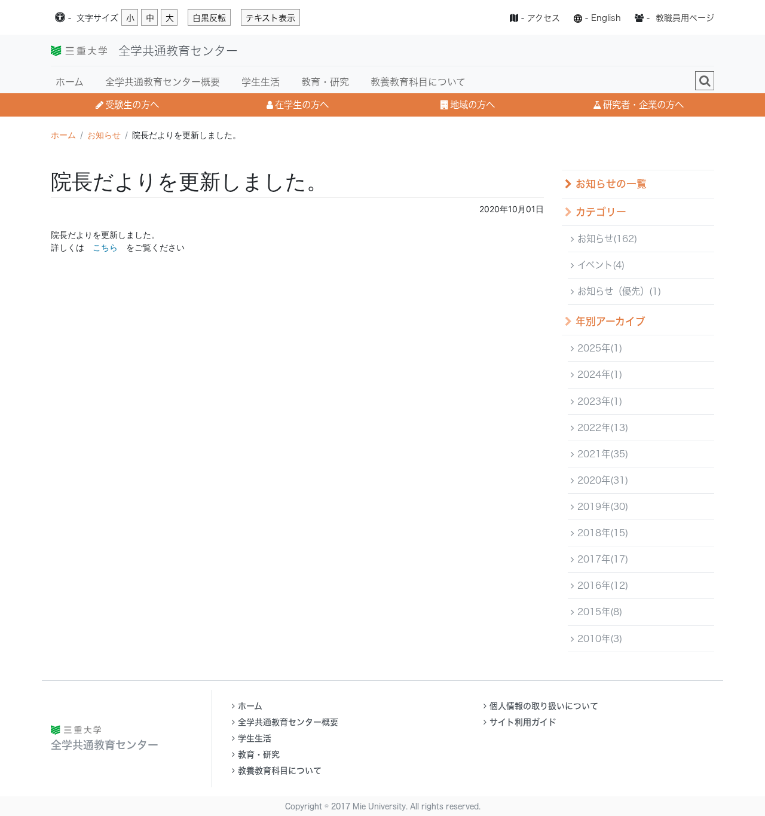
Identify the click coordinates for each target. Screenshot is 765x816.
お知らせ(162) (605, 238)
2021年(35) (601, 454)
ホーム (70, 82)
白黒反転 (209, 18)
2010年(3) (598, 638)
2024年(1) (598, 374)
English (606, 18)
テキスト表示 (270, 18)
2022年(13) (601, 427)
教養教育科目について (418, 82)
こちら (105, 247)
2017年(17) (601, 559)
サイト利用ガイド (522, 722)
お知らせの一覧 (609, 184)
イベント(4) (599, 265)
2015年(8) (598, 611)
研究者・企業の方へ (643, 104)
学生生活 (260, 82)
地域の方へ (472, 104)
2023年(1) (598, 401)
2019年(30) (601, 506)
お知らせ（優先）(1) (617, 291)
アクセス (543, 18)
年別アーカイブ (608, 321)
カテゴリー (599, 212)
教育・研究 (325, 82)
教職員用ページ (685, 18)
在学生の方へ (302, 104)
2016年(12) (601, 585)
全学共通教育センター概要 (162, 82)
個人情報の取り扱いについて (543, 706)
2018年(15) (601, 532)
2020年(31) (601, 480)
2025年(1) (598, 348)
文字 (97, 18)
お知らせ (104, 135)
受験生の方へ (132, 104)
